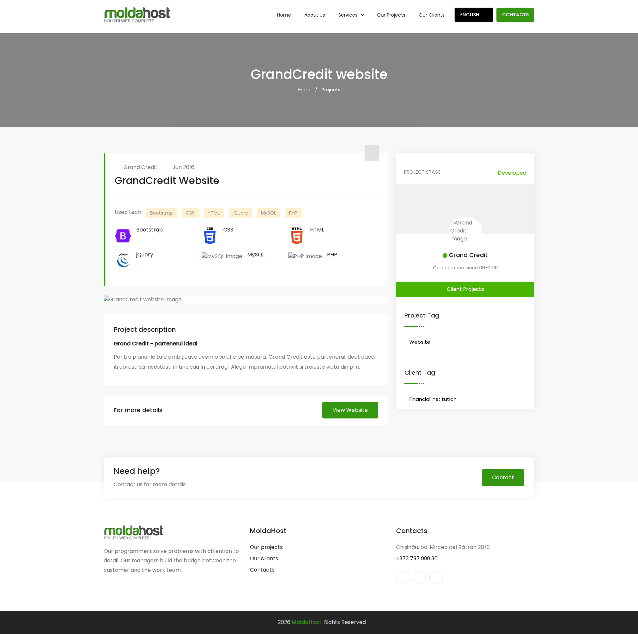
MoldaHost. (307, 622)
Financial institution (433, 399)
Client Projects (465, 289)
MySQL (268, 213)
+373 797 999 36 (417, 558)
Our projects (391, 15)
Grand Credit (140, 167)
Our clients (432, 15)
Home (284, 15)
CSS (190, 213)
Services (348, 15)
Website (419, 341)
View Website (350, 410)
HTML (214, 213)
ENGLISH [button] (470, 14)
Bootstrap (161, 213)
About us (314, 15)
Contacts (515, 14)
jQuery (240, 213)
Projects (331, 89)
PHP (293, 213)
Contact (503, 477)
